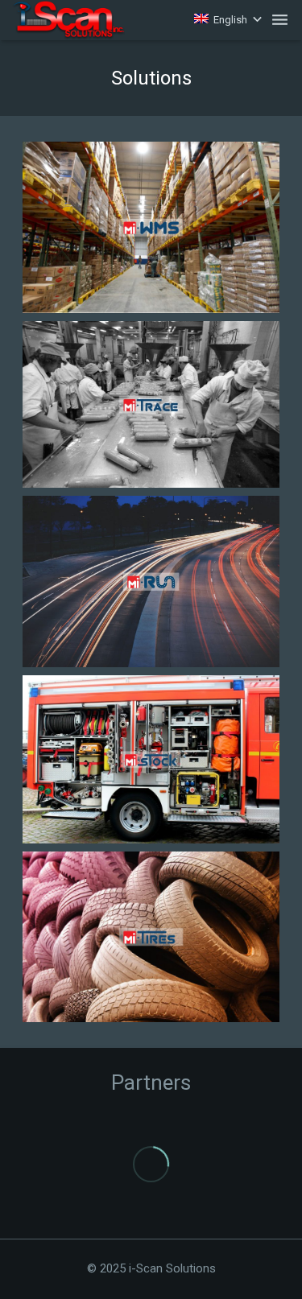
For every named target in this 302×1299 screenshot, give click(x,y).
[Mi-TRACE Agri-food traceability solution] (151, 404)
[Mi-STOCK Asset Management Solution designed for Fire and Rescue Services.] (151, 759)
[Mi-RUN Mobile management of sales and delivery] (151, 581)
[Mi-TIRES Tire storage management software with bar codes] (151, 937)
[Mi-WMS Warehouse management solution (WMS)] (151, 227)
